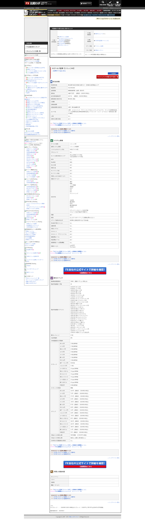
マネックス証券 (29, 245)
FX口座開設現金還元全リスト (32, 134)
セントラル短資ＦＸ (32, 176)
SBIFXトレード (31, 154)
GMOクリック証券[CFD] (32, 121)
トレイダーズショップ (32, 269)
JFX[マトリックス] (32, 86)
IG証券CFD (30, 249)
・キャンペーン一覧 (68, 125)
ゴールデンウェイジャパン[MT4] (35, 207)
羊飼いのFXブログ (31, 281)
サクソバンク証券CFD (32, 253)
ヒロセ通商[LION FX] (32, 72)
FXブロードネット (32, 116)
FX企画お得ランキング (36, 47)
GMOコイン (29, 123)
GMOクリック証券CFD (33, 256)
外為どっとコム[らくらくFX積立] (36, 102)
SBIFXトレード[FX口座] (33, 104)
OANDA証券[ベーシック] (102, 40)
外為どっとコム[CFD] (32, 101)
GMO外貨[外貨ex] (31, 109)
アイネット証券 (31, 164)
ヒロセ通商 (29, 238)
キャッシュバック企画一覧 (36, 51)
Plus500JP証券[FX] (32, 91)
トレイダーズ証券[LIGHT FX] (36, 77)
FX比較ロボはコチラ (30, 141)
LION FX (29, 155)
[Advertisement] (68, 3)
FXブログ (105, 8)
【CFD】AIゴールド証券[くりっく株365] (64, 130)
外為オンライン (31, 111)
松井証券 (28, 124)
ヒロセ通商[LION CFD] (32, 119)
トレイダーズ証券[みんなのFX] (36, 67)
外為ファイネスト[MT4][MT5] (35, 106)
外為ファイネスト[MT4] (33, 208)
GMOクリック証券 (31, 149)
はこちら (69, 123)
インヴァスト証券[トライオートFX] (36, 71)
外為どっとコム (31, 69)
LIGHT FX (29, 157)
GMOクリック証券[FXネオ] (34, 107)
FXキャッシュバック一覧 (32, 278)
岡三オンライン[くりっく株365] (35, 112)
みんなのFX (30, 162)
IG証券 (27, 92)
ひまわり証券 (30, 131)
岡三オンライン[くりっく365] (35, 114)
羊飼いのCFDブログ (31, 283)
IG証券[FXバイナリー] (32, 225)
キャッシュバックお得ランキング (35, 280)
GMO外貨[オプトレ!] (32, 227)
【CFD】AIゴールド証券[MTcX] (61, 132)
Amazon (28, 265)
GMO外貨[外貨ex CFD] (32, 126)
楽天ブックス (30, 272)
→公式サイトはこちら (59, 71)
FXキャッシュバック (115, 8)
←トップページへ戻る (113, 136)
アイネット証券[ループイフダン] (35, 118)
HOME (37, 8)
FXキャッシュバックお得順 (32, 61)
